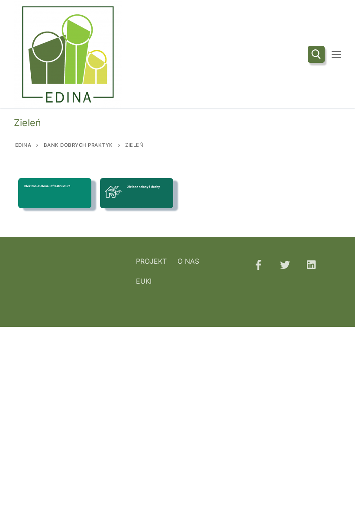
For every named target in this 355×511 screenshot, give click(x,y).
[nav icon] (336, 54)
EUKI (144, 281)
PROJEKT (151, 261)
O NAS (188, 261)
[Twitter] (285, 265)
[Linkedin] (311, 265)
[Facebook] (258, 265)
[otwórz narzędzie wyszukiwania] (316, 54)
